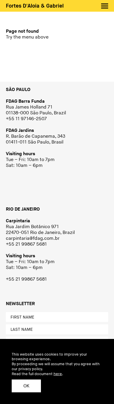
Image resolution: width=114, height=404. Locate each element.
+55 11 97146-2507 (26, 119)
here (57, 374)
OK (26, 386)
